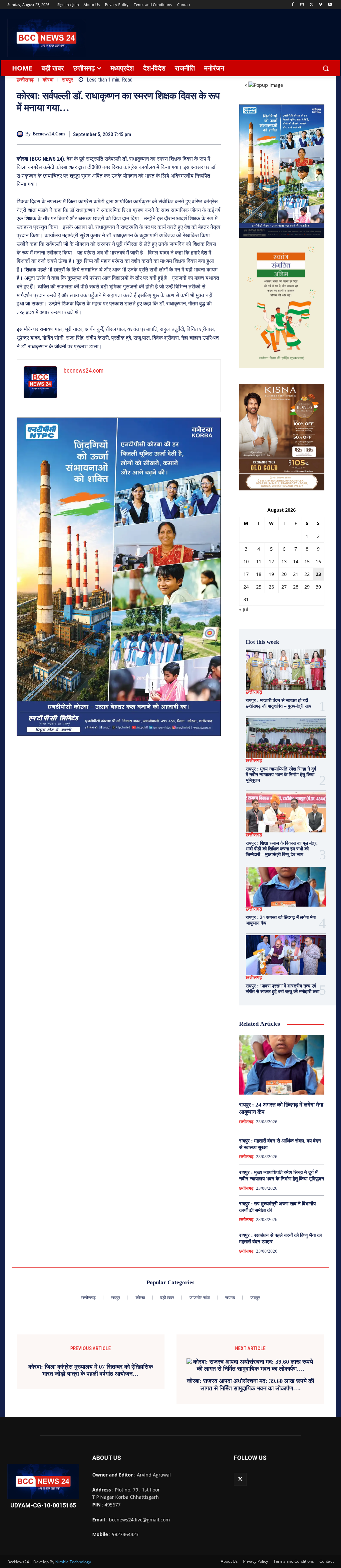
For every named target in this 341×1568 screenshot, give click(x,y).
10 (246, 561)
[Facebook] (293, 5)
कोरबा (48, 80)
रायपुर (67, 80)
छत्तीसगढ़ (25, 80)
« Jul (243, 609)
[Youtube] (330, 5)
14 (295, 561)
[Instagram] (302, 5)
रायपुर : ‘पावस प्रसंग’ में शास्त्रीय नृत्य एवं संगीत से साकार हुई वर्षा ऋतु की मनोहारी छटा (282, 988)
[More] (214, 134)
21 (295, 574)
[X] (311, 5)
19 (271, 574)
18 (258, 574)
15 (307, 561)
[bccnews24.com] (21, 134)
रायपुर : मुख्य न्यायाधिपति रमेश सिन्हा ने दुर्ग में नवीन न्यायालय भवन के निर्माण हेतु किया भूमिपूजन (281, 775)
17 (246, 574)
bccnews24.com (49, 133)
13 (284, 561)
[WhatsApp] (198, 134)
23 (318, 574)
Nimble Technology (73, 1562)
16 (318, 561)
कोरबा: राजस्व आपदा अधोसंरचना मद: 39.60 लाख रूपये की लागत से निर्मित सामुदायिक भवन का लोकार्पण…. (250, 1385)
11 (258, 561)
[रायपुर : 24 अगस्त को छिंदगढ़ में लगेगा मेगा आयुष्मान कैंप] (286, 887)
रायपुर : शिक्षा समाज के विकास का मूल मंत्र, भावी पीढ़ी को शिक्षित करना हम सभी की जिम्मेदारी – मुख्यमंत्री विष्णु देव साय (282, 849)
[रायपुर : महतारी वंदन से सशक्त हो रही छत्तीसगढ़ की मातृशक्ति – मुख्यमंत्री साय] (286, 669)
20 (284, 574)
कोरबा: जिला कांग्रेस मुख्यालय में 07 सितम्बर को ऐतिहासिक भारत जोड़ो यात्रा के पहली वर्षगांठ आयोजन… (90, 1370)
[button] (326, 68)
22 (307, 574)
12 (271, 561)
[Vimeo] (320, 5)
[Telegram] (182, 134)
